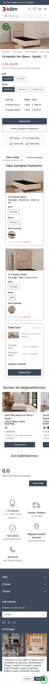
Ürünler (6, 584)
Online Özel (17, 52)
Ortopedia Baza (17, 196)
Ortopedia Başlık (17, 274)
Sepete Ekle (24, 121)
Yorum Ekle (38, 483)
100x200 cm (23, 89)
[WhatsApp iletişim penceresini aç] (43, 679)
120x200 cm (37, 89)
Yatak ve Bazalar (31, 52)
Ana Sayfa (6, 52)
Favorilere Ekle (32, 138)
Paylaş (16, 138)
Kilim (5, 577)
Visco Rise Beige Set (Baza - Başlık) (19, 417)
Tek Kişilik (8, 79)
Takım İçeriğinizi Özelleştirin (24, 128)
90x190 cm (8, 89)
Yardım (6, 591)
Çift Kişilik (21, 79)
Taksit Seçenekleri (34, 157)
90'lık (12, 297)
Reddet (27, 679)
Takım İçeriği (12, 157)
